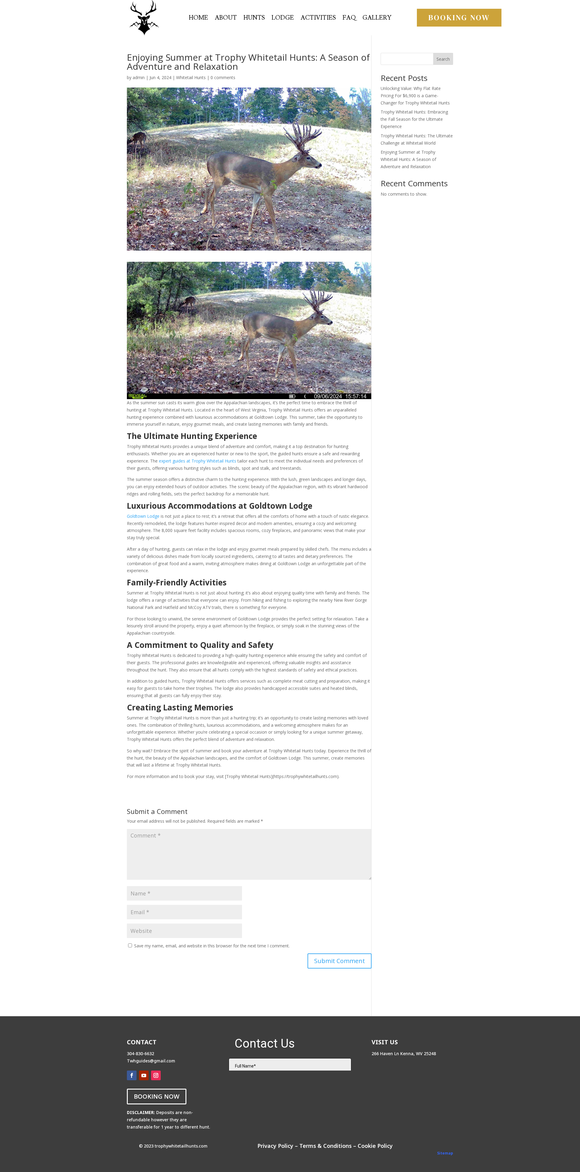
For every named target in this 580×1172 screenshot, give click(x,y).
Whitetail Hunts (191, 77)
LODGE (283, 19)
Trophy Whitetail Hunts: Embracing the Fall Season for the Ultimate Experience (414, 119)
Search (443, 59)
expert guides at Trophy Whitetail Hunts (197, 461)
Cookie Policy (375, 1145)
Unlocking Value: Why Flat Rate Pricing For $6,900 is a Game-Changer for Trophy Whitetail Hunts (415, 95)
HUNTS (254, 19)
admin (139, 77)
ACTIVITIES (318, 19)
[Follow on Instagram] (156, 1075)
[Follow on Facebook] (132, 1075)
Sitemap (445, 1153)
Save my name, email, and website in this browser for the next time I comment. (212, 946)
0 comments (223, 77)
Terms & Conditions (325, 1145)
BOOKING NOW (459, 17)
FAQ (349, 19)
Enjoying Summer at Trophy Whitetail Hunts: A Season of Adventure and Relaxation (408, 159)
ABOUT (226, 19)
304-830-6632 (140, 1053)
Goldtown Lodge (143, 516)
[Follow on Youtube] (144, 1075)
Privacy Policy (275, 1145)
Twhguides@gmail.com (151, 1061)
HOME (198, 19)
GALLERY (377, 19)
